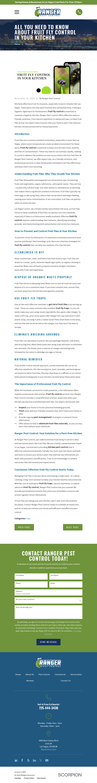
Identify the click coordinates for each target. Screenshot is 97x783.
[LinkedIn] (34, 760)
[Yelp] (28, 760)
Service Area (76, 674)
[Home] (47, 12)
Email (52, 583)
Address (19, 591)
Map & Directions (48, 749)
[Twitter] (40, 760)
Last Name (54, 575)
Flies (28, 518)
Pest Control (44, 674)
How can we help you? (24, 607)
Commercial (60, 674)
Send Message (48, 642)
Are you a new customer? (25, 599)
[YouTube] (46, 760)
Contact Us (66, 680)
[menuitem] (18, 778)
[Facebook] (22, 760)
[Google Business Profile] (16, 760)
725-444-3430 (48, 707)
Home (18, 674)
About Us (30, 674)
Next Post (72, 527)
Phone (18, 583)
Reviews (30, 680)
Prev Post (24, 527)
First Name (20, 575)
